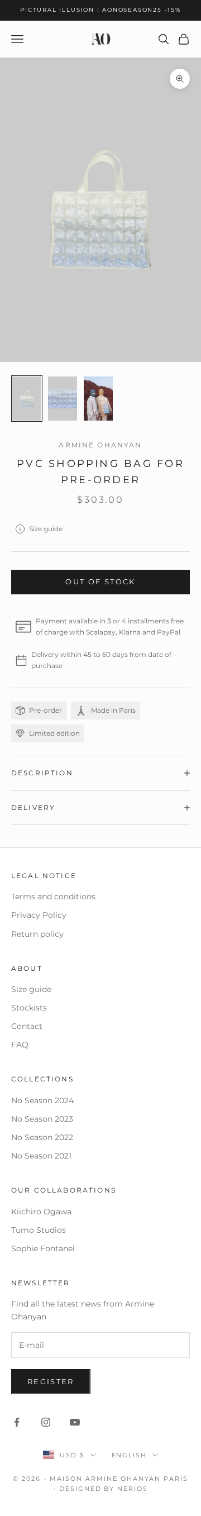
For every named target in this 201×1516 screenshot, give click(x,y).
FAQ (19, 1045)
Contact (26, 1026)
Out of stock (100, 581)
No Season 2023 (42, 1119)
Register (50, 1381)
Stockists (29, 1008)
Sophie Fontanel (43, 1248)
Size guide (46, 529)
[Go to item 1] (26, 398)
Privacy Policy (38, 915)
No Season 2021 (41, 1156)
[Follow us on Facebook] (16, 1422)
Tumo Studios (38, 1230)
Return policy (37, 934)
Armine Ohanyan (100, 445)
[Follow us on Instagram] (45, 1422)
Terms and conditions (53, 897)
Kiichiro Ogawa (41, 1212)
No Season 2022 (42, 1137)
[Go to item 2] (62, 398)
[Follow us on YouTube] (74, 1422)
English (129, 1455)
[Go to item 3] (98, 398)
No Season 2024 (42, 1100)
